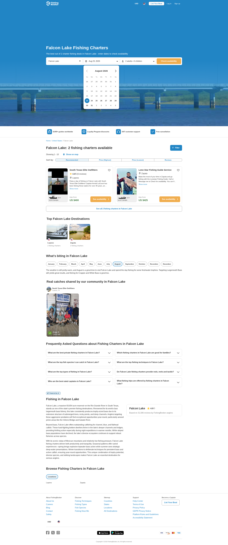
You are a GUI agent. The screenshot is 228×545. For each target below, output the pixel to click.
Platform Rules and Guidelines (146, 514)
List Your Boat (156, 4)
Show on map (72, 154)
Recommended (72, 160)
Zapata (82, 483)
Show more (74, 189)
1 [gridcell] (96, 105)
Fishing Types (81, 504)
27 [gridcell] (106, 101)
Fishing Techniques (83, 501)
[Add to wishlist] (109, 170)
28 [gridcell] (111, 101)
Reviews (168, 160)
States (106, 504)
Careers (49, 504)
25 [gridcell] (96, 101)
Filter (177, 148)
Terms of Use (138, 504)
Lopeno (49, 483)
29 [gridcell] (115, 101)
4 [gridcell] (110, 105)
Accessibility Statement (142, 518)
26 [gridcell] (101, 101)
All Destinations (110, 511)
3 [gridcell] (106, 105)
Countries (108, 501)
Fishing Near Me (82, 511)
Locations (108, 508)
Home (48, 141)
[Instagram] (58, 533)
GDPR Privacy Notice (142, 511)
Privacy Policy (139, 508)
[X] (53, 533)
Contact (49, 511)
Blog (48, 508)
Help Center (138, 501)
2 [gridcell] (101, 105)
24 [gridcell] (92, 101)
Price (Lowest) (138, 160)
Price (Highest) (105, 160)
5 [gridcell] (115, 105)
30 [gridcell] (87, 105)
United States (57, 141)
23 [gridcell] (87, 101)
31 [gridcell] (92, 105)
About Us (50, 501)
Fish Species (80, 508)
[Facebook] (47, 533)
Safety (48, 514)
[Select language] (144, 3)
